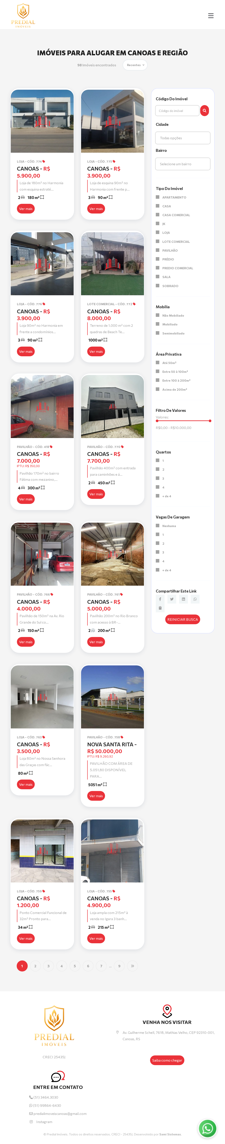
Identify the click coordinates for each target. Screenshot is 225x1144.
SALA (166, 277)
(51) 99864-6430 (46, 1105)
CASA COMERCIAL (176, 215)
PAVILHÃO (170, 250)
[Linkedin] (183, 599)
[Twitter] (171, 599)
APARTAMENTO (174, 197)
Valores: (162, 417)
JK (163, 224)
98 (96, 65)
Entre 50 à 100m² (175, 371)
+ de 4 (166, 496)
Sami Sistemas (170, 1134)
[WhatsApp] (195, 599)
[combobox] (182, 138)
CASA (166, 206)
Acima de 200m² (174, 389)
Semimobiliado (173, 333)
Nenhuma (169, 526)
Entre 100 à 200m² (176, 380)
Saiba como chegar (167, 1060)
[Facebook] (160, 599)
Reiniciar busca (182, 619)
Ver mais (26, 208)
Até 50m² (169, 363)
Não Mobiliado (173, 315)
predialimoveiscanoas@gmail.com (60, 1113)
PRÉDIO (168, 259)
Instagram (44, 1122)
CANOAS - (33, 457)
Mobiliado (170, 324)
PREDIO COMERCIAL (177, 268)
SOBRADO (170, 286)
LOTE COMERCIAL (176, 241)
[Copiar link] (160, 608)
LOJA (166, 232)
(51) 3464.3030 (45, 1097)
